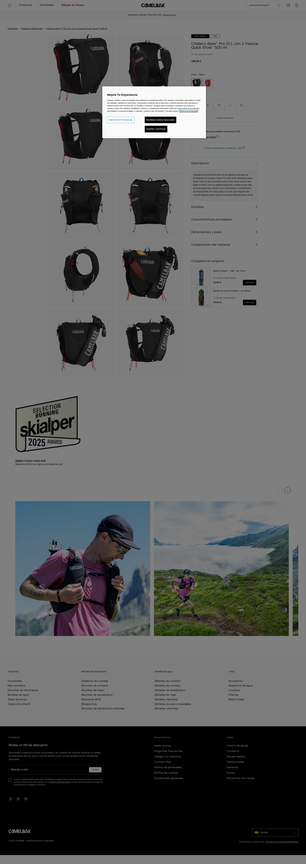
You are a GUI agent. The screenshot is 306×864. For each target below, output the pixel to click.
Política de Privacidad (189, 111)
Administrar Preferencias (121, 120)
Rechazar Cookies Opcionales (160, 120)
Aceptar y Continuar (156, 129)
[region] (154, 112)
